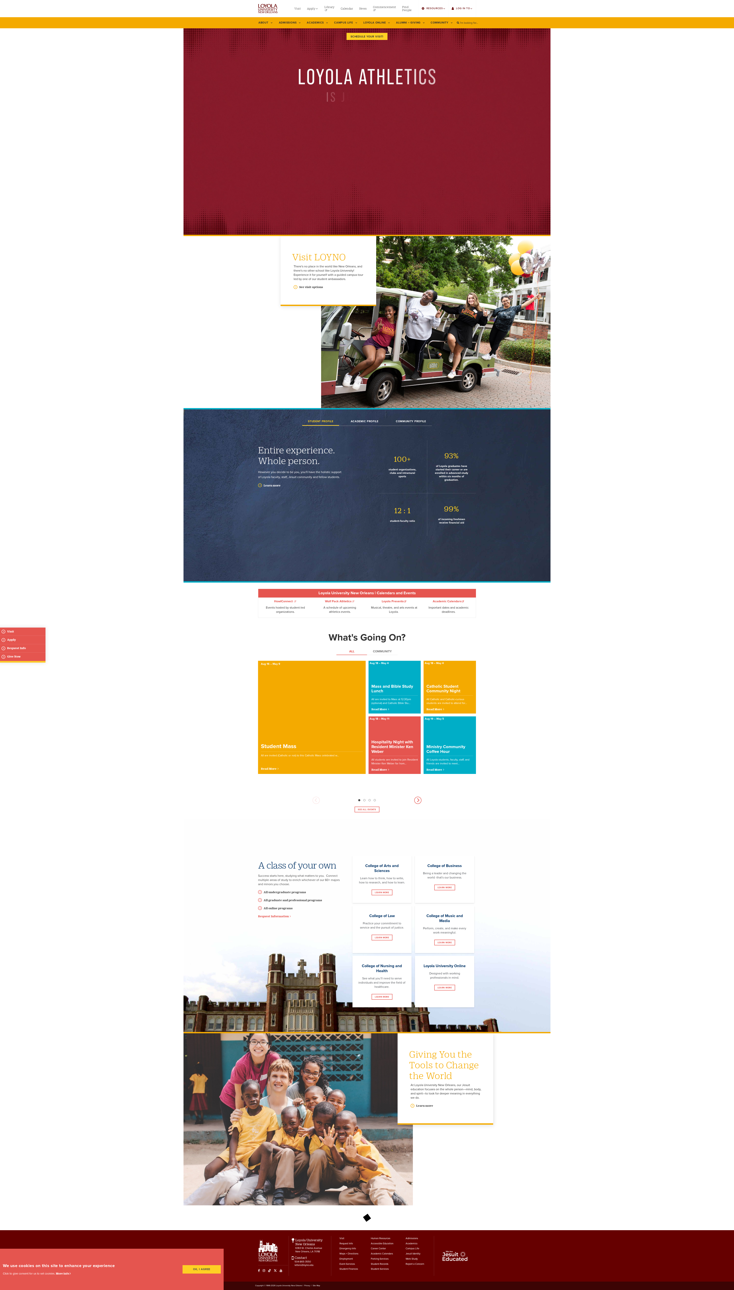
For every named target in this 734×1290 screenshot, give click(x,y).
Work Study (412, 1258)
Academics (411, 1243)
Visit (341, 1238)
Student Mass (278, 746)
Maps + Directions (348, 1253)
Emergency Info (347, 1248)
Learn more (272, 485)
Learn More (382, 892)
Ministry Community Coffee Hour (445, 749)
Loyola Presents (393, 601)
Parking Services (380, 1258)
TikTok (269, 1270)
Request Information (273, 916)
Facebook (259, 1270)
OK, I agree (201, 1269)
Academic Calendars (447, 601)
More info (62, 1273)
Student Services (380, 1269)
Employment (346, 1258)
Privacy (307, 1285)
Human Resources (380, 1238)
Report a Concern (415, 1264)
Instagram (264, 1270)
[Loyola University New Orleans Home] (268, 8)
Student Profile (320, 421)
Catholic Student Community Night (443, 689)
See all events (367, 809)
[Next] (417, 800)
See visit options (311, 287)
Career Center (378, 1248)
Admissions (412, 1238)
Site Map (316, 1285)
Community (382, 651)
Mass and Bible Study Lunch (392, 689)
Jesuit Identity (413, 1253)
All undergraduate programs (285, 892)
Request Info (346, 1243)
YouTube (281, 1270)
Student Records (379, 1264)
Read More (269, 768)
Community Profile (411, 421)
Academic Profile (364, 421)
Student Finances (348, 1269)
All (351, 651)
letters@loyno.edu (304, 1265)
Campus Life (412, 1248)
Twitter (275, 1270)
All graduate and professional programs (293, 900)
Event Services (347, 1264)
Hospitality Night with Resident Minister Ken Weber (392, 747)
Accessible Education (382, 1243)
